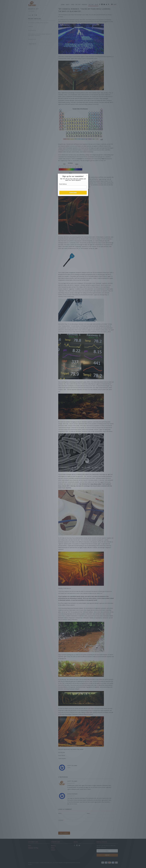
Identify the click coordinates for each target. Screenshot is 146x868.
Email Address (63, 184)
